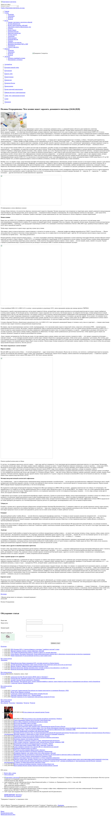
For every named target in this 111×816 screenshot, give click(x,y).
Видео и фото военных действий (17, 25)
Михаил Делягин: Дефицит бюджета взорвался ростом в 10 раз (29, 666)
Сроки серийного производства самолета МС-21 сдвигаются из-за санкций (36, 747)
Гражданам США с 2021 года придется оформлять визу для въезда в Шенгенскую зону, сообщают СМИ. (45, 729)
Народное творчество (14, 33)
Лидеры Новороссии (14, 23)
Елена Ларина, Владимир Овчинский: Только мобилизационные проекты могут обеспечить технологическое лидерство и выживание (50, 654)
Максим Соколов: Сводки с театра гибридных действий (27, 651)
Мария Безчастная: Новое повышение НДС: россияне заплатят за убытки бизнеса (35, 663)
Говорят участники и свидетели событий (20, 22)
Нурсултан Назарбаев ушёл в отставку (25, 723)
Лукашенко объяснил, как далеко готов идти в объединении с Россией (35, 753)
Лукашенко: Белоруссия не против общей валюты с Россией (32, 736)
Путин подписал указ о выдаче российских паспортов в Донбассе (42, 718)
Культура (10, 17)
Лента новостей (5, 701)
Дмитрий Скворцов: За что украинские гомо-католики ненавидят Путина (33, 696)
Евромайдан (11, 45)
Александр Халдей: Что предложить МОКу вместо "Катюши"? (29, 677)
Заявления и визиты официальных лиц (19, 27)
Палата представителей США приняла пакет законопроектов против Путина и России (39, 726)
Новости (7, 48)
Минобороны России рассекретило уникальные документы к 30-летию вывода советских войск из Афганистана (47, 754)
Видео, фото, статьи (10, 773)
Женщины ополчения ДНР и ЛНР (18, 44)
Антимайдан (8, 64)
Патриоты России (13, 31)
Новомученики (8, 77)
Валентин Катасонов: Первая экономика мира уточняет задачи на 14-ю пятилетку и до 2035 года (39, 667)
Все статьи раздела (6, 658)
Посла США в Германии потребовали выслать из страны (31, 721)
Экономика (11, 16)
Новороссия (8, 80)
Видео (6, 20)
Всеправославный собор (11, 67)
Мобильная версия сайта (8, 814)
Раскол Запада (12, 30)
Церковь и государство (14, 42)
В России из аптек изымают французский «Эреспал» (29, 750)
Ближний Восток (13, 39)
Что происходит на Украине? (12, 796)
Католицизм (8, 70)
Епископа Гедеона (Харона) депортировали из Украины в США (33, 756)
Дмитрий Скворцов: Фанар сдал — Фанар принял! (26, 695)
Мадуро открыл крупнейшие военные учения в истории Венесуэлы (34, 764)
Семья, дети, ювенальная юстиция (14, 95)
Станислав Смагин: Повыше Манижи (22, 683)
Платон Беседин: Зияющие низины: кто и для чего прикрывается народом (33, 678)
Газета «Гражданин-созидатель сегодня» (13, 8)
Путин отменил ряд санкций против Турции (36, 712)
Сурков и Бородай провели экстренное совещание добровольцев (33, 751)
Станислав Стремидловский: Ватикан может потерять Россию (29, 693)
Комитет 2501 (8, 73)
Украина (10, 41)
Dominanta (61, 805)
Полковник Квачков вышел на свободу (25, 748)
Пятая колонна (12, 38)
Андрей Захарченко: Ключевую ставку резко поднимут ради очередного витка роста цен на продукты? (41, 664)
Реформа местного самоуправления (14, 92)
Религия (10, 19)
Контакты (19, 794)
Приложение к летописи (15, 59)
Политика (11, 14)
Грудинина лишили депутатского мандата (26, 739)
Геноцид (10, 28)
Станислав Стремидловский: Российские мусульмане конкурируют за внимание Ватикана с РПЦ (40, 690)
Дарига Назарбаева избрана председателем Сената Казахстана (32, 720)
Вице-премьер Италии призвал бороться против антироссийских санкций (36, 765)
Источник (4, 594)
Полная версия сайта (7, 813)
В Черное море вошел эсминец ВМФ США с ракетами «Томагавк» (34, 745)
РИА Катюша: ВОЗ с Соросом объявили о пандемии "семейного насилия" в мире (35, 649)
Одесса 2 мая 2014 (13, 47)
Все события (4, 703)
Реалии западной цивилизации (13, 89)
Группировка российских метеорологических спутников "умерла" (33, 743)
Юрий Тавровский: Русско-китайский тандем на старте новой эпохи (31, 655)
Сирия (6, 98)
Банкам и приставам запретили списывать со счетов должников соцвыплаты (36, 757)
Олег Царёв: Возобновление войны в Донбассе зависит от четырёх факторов (33, 652)
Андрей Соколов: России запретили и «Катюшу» (25, 680)
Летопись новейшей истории (16, 58)
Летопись (7, 56)
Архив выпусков (9, 794)
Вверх (2, 811)
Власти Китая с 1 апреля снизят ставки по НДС (28, 725)
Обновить (6, 641)
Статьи (6, 13)
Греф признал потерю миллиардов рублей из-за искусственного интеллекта (36, 737)
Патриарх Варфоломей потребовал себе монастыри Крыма (31, 731)
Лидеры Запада (12, 34)
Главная (6, 11)
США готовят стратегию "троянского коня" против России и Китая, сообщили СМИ (39, 742)
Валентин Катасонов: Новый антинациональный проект (27, 669)
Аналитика (11, 36)
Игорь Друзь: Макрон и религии (20, 692)
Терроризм (7, 102)
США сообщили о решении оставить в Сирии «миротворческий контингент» (37, 740)
